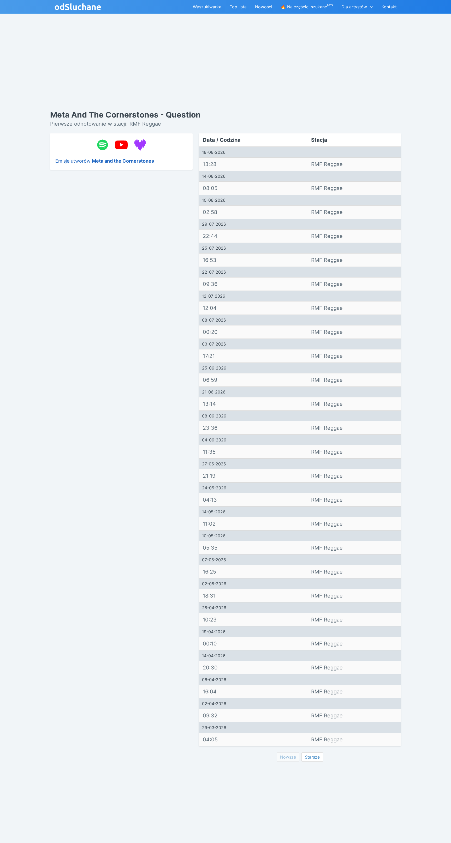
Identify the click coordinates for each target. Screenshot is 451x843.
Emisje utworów (104, 161)
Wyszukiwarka (207, 6)
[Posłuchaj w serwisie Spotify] (102, 145)
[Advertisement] (121, 254)
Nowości (263, 6)
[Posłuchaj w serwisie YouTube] (121, 145)
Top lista (238, 6)
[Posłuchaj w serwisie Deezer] (140, 145)
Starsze (312, 757)
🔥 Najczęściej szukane (307, 6)
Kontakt (389, 6)
